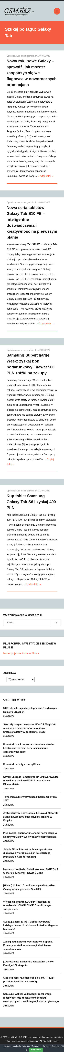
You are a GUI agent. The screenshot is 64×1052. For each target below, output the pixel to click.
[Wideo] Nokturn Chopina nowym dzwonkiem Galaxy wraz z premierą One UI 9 (29, 887)
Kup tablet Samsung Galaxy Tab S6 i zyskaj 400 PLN (31, 502)
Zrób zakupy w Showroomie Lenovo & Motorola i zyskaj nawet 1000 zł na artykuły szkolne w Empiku (31, 817)
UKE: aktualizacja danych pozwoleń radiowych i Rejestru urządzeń (30, 710)
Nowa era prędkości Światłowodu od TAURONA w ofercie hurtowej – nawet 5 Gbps (30, 871)
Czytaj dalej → (46, 175)
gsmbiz (31, 56)
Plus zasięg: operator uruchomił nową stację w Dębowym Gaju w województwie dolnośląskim (30, 835)
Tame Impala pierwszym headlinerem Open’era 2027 (30, 798)
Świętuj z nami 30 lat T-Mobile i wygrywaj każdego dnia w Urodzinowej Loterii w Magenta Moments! (30, 925)
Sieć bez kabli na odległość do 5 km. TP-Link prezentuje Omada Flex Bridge (28, 979)
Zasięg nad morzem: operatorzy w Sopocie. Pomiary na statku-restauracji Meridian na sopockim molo (28, 945)
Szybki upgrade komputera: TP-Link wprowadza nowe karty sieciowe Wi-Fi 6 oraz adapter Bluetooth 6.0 (30, 780)
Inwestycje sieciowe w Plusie (21, 653)
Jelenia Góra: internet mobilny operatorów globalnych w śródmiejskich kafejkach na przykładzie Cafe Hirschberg (27, 853)
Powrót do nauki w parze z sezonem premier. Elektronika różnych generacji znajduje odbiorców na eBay (29, 748)
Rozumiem (36, 1050)
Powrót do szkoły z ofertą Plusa (21, 764)
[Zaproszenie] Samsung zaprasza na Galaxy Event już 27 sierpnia (28, 963)
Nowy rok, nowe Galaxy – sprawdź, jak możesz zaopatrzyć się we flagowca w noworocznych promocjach (32, 73)
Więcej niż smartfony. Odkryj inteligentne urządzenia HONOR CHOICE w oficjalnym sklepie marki (27, 905)
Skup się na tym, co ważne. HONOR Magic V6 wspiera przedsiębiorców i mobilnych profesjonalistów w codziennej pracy (29, 728)
